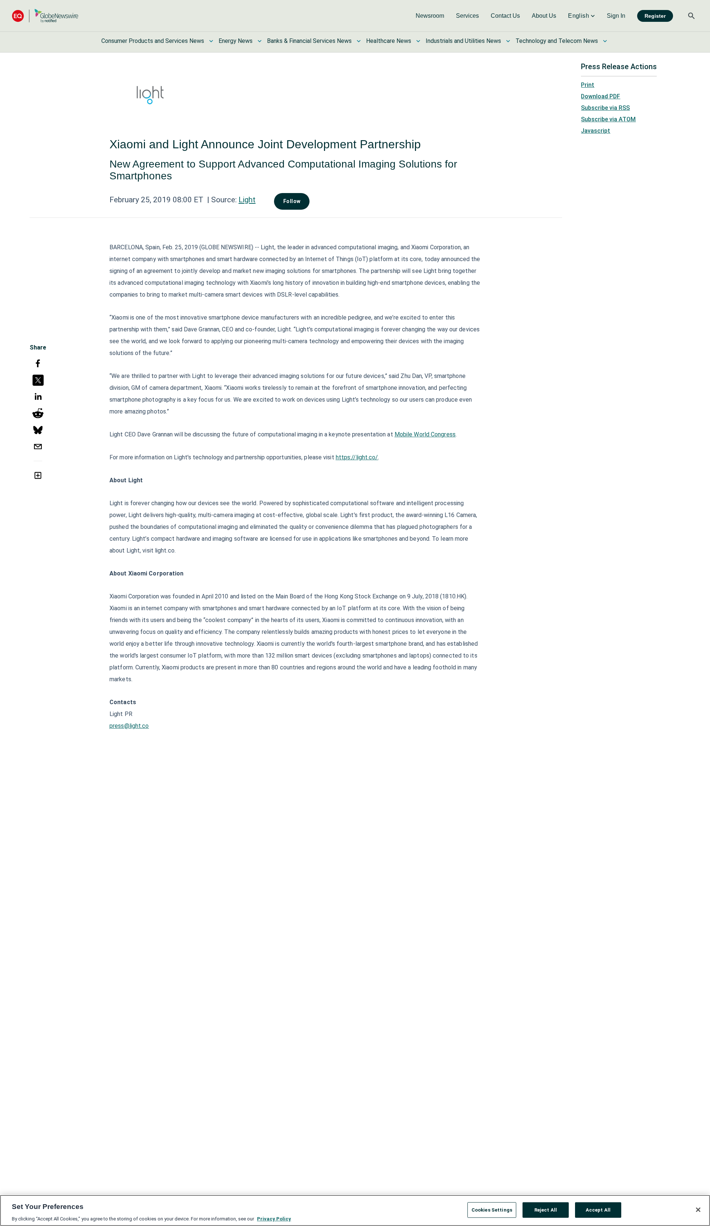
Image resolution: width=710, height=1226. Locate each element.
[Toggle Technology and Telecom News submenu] (605, 41)
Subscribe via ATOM (608, 119)
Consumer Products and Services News (152, 40)
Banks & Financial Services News (309, 40)
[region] (355, 1210)
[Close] (698, 1210)
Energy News (236, 40)
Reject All (545, 1209)
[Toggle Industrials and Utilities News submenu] (508, 41)
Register (655, 16)
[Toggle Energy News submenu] (259, 41)
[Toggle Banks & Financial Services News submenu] (358, 41)
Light (247, 199)
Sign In (616, 16)
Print (587, 84)
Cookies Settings (491, 1209)
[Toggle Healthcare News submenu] (418, 41)
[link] (430, 16)
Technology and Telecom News (556, 40)
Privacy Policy (274, 1218)
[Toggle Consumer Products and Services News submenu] (211, 41)
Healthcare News (388, 40)
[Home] (45, 15)
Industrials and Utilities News (463, 40)
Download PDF (600, 96)
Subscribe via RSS (605, 107)
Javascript (595, 130)
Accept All (598, 1209)
